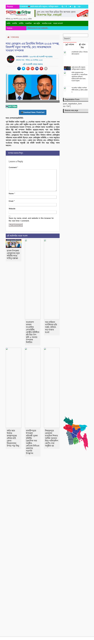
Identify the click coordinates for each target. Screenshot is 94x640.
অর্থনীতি (21, 23)
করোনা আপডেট (58, 23)
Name (12, 193)
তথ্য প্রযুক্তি (37, 23)
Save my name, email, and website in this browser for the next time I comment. (31, 219)
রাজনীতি (14, 23)
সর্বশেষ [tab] (71, 44)
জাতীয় (8, 23)
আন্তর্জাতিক (28, 23)
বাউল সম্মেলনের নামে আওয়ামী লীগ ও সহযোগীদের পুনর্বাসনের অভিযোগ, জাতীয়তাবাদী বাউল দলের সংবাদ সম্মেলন (79, 77)
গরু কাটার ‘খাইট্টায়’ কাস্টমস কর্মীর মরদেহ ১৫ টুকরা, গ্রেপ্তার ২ (79, 90)
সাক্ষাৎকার (15, 37)
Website (12, 208)
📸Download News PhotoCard (32, 112)
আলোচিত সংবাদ (46, 23)
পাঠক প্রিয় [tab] (83, 46)
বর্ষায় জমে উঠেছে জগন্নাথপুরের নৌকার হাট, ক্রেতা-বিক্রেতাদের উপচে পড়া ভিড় (13, 438)
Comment (13, 167)
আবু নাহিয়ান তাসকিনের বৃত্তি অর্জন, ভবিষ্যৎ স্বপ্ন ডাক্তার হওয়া (51, 327)
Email (12, 201)
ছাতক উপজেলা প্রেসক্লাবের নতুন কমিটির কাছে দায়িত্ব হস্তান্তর (13, 254)
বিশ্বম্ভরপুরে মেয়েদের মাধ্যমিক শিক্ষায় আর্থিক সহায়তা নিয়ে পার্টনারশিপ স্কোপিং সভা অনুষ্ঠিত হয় (51, 438)
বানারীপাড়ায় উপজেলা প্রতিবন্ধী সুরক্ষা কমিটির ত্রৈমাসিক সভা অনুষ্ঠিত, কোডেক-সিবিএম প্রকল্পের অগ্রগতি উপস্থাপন (32, 442)
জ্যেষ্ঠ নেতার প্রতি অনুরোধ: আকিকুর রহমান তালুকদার (43, 6)
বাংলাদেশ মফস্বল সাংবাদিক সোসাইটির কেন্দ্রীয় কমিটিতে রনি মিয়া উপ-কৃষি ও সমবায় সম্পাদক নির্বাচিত (32, 332)
